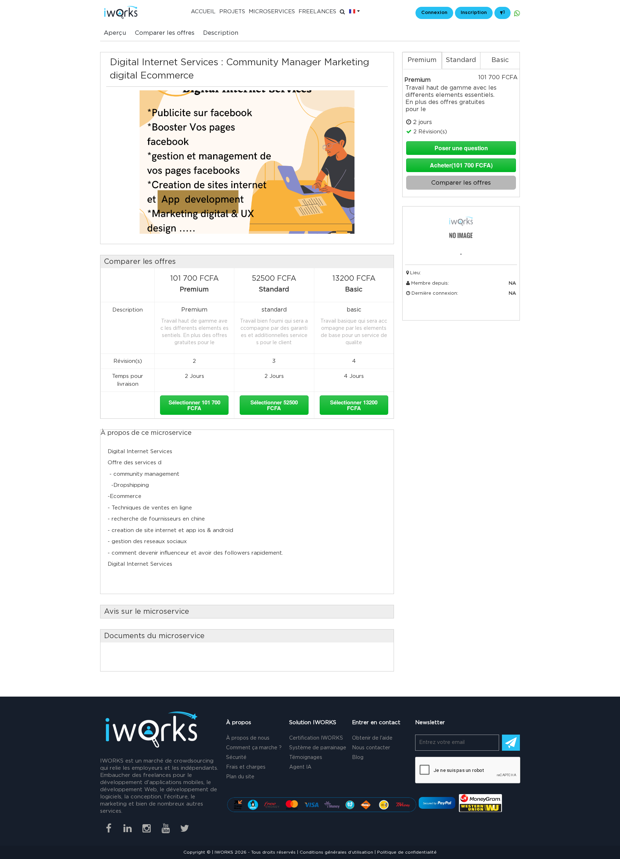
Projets (232, 11)
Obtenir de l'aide (372, 738)
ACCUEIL (203, 11)
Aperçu (115, 33)
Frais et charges (246, 767)
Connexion (434, 12)
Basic (500, 60)
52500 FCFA (274, 405)
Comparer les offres (164, 33)
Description (220, 33)
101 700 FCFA (194, 405)
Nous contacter (371, 747)
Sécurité (236, 757)
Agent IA (300, 767)
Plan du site (240, 776)
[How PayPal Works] (437, 802)
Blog (357, 757)
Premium (422, 60)
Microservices (272, 11)
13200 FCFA (353, 405)
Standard (461, 60)
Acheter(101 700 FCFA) (461, 165)
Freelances (317, 11)
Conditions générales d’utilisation (336, 852)
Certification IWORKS (316, 738)
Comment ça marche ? (254, 747)
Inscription (474, 12)
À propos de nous (247, 738)
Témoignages (305, 757)
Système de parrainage (317, 747)
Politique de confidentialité (407, 852)
